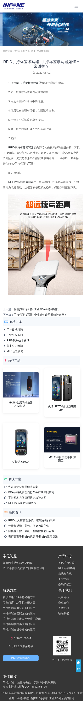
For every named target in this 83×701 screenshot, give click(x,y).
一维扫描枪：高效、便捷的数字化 (28, 525)
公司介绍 (63, 597)
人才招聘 (63, 608)
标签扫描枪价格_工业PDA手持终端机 (36, 309)
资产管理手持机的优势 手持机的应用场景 (33, 536)
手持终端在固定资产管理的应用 (22, 618)
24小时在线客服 (20, 657)
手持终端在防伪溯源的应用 (19, 624)
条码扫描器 (65, 584)
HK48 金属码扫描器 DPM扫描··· (21, 404)
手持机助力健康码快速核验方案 (27, 497)
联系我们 (63, 613)
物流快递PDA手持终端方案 (19, 597)
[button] (35, 42)
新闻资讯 (25, 51)
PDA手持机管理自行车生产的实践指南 (31, 492)
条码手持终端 (66, 562)
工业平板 (63, 578)
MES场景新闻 (15, 351)
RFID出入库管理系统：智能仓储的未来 (31, 520)
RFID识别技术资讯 (40, 51)
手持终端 (8, 682)
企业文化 (63, 602)
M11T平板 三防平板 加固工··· (62, 459)
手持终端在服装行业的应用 (19, 608)
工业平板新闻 (15, 335)
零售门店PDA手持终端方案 (19, 602)
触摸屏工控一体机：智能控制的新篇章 (31, 531)
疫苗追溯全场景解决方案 (23, 486)
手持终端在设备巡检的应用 (19, 629)
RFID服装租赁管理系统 (22, 503)
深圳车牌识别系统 (45, 682)
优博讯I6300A (20, 461)
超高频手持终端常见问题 (18, 562)
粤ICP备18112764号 (63, 692)
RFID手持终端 (66, 568)
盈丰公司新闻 (15, 345)
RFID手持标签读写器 (21, 147)
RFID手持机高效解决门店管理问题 (23, 568)
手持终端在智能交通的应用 (19, 613)
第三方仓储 (24, 682)
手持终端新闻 (15, 329)
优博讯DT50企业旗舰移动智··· (62, 408)
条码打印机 (65, 573)
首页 (16, 51)
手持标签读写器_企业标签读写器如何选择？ (40, 314)
